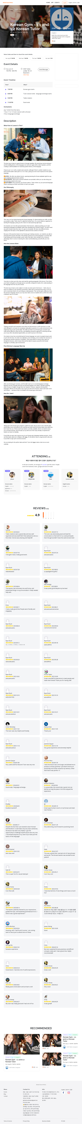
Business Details (46, 1121)
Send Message (43, 69)
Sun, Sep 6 (50, 58)
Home (48, 2)
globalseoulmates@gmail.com (30, 1100)
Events (57, 2)
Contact (5, 1096)
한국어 (74, 2)
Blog (5, 1094)
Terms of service (8, 1121)
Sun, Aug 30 (10, 58)
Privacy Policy (26, 1121)
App (52, 2)
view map (26, 75)
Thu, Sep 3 (36, 58)
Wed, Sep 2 (23, 58)
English (70, 2)
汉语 (78, 2)
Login (64, 2)
